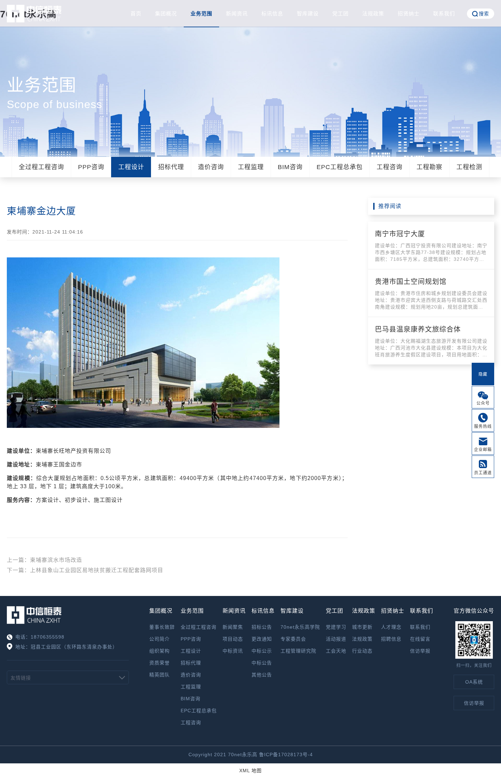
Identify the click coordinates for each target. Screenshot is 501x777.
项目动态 (233, 639)
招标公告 (262, 627)
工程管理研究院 (298, 651)
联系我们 (444, 13)
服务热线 (483, 426)
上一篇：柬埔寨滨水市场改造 (44, 560)
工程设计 (131, 167)
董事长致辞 (162, 627)
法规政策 (373, 13)
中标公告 (262, 663)
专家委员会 (293, 639)
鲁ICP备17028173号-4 (286, 754)
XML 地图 (250, 770)
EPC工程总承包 (340, 167)
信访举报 (420, 651)
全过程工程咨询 (41, 167)
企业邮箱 (483, 449)
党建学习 (336, 627)
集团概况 (166, 13)
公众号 (483, 403)
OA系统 (474, 682)
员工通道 (483, 472)
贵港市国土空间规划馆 (410, 281)
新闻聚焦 (233, 627)
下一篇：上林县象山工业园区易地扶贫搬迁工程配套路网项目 (85, 570)
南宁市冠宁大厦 (400, 234)
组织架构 (159, 651)
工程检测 (469, 167)
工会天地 (336, 651)
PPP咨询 (91, 167)
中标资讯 (233, 651)
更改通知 (262, 639)
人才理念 (391, 627)
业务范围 (201, 13)
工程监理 (251, 167)
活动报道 (336, 639)
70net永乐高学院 (300, 627)
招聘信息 (391, 639)
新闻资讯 (237, 13)
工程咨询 (390, 167)
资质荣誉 (159, 663)
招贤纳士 (409, 13)
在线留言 (420, 639)
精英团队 (159, 674)
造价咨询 (211, 167)
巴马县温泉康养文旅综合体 (418, 329)
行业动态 (362, 651)
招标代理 (171, 167)
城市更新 (362, 627)
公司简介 (159, 639)
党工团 (340, 13)
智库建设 (308, 13)
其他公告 (262, 674)
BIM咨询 (290, 167)
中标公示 (262, 651)
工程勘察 (429, 167)
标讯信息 (272, 13)
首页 (136, 13)
